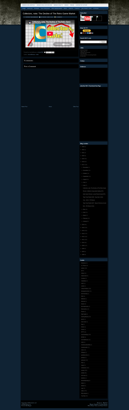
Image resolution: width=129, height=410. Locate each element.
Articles (29, 8)
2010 (83, 242)
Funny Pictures (104, 405)
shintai (82, 373)
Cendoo (83, 278)
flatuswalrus (84, 309)
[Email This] (47, 52)
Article (82, 273)
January (85, 221)
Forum (72, 5)
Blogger (30, 405)
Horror (82, 327)
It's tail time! (83, 56)
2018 (83, 161)
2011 (83, 239)
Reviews (36, 8)
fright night (83, 314)
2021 (83, 152)
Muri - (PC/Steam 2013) (88, 206)
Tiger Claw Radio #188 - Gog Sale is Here (93, 197)
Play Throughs (45, 8)
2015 (83, 227)
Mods (65, 8)
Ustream (95, 8)
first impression (84, 306)
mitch (82, 342)
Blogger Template (94, 404)
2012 (83, 236)
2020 (83, 155)
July (84, 182)
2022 (83, 149)
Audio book (84, 275)
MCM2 (82, 337)
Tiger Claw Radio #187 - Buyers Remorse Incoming (95, 203)
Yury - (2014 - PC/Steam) (89, 200)
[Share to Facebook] (52, 52)
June (84, 185)
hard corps (83, 321)
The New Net (83, 53)
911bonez (83, 263)
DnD (82, 296)
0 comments (59, 17)
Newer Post (24, 106)
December (85, 167)
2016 (83, 224)
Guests (71, 8)
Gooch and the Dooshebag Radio (88, 55)
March (84, 215)
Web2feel (105, 402)
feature (83, 304)
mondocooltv (84, 347)
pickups (83, 357)
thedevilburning (85, 380)
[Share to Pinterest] (53, 52)
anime (82, 268)
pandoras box (84, 355)
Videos (66, 5)
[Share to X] (50, 52)
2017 (83, 164)
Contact (77, 8)
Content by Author (81, 5)
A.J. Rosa (83, 265)
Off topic (83, 352)
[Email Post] (44, 52)
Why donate (84, 393)
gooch (82, 319)
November (85, 170)
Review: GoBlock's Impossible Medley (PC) (93, 191)
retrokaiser (83, 367)
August (85, 179)
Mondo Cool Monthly (28, 5)
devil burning (84, 293)
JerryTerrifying (84, 334)
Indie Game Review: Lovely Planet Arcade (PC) (94, 194)
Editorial (83, 298)
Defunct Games (84, 50)
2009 (83, 245)
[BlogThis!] (48, 52)
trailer (82, 383)
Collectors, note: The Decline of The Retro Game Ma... (96, 188)
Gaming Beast (84, 316)
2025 (83, 146)
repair (82, 365)
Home (24, 8)
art (81, 270)
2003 (83, 251)
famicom (83, 301)
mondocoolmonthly (85, 344)
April (84, 212)
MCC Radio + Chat (87, 8)
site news (83, 375)
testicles (83, 378)
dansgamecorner (85, 291)
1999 (83, 254)
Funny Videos (94, 405)
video (37, 54)
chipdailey (83, 281)
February (85, 218)
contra (82, 286)
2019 (83, 158)
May (84, 209)
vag (82, 388)
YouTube (83, 396)
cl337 (82, 283)
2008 (83, 248)
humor (82, 329)
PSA (82, 362)
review (82, 370)
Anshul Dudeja (104, 404)
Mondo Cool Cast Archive (44, 5)
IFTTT (82, 332)
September (86, 176)
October (85, 173)
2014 (83, 230)
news (82, 350)
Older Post (76, 106)
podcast (83, 360)
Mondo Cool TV (58, 5)
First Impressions (57, 8)
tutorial (82, 385)
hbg (82, 324)
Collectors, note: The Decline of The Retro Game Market (49, 13)
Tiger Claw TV (83, 51)
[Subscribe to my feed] (93, 20)
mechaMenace (31, 54)
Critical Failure (84, 288)
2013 (83, 233)
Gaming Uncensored (85, 52)
